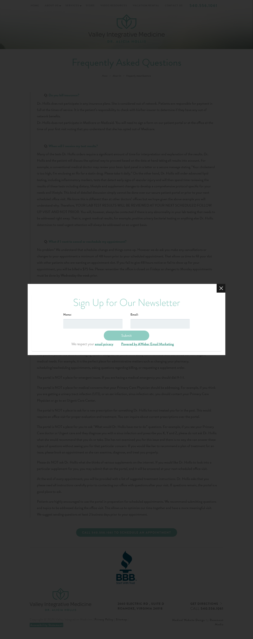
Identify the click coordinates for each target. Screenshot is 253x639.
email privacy (104, 344)
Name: (67, 314)
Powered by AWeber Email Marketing (147, 344)
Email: (134, 314)
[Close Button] (221, 288)
